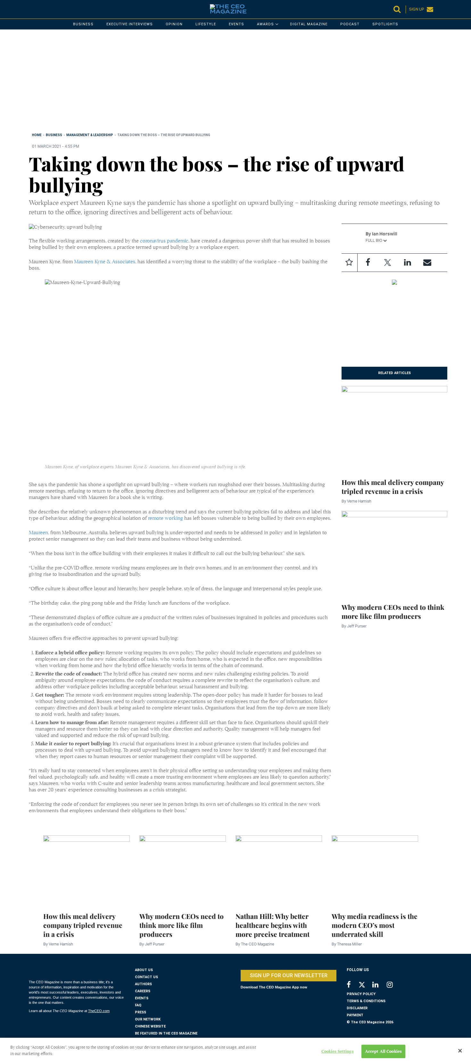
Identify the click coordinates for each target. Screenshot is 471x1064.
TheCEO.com (99, 1011)
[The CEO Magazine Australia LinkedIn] (379, 985)
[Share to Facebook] (367, 262)
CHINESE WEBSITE (150, 1026)
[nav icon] (32, 9)
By (356, 501)
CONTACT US (146, 977)
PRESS (140, 1012)
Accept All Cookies (383, 1051)
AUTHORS (143, 984)
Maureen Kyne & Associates (104, 261)
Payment (355, 1015)
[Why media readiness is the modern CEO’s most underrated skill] (375, 870)
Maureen (38, 532)
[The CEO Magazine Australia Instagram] (394, 985)
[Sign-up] (427, 262)
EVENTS (141, 998)
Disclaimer (357, 1008)
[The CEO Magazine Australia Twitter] (365, 986)
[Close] (460, 1051)
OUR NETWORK (148, 1019)
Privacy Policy (361, 994)
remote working (165, 518)
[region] (221, 82)
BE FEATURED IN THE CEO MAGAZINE (166, 1033)
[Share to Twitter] (387, 262)
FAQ (138, 1005)
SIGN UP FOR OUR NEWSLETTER (288, 975)
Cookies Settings (337, 1051)
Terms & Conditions (366, 1001)
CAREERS (142, 991)
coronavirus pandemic (164, 241)
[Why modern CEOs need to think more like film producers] (395, 553)
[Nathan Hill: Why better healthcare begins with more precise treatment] (279, 870)
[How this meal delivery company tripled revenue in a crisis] (395, 428)
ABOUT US (144, 970)
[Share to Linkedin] (407, 262)
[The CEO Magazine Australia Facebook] (352, 985)
